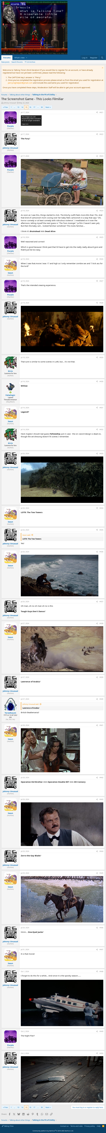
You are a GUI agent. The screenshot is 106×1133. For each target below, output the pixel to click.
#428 (101, 303)
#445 (101, 873)
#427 (101, 281)
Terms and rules (76, 1126)
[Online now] (10, 392)
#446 (101, 928)
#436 (101, 552)
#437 (101, 601)
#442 (101, 777)
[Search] (102, 57)
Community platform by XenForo (53, 1131)
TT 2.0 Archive (30, 62)
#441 (101, 725)
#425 (101, 237)
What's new (19, 57)
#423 (101, 156)
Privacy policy (89, 1126)
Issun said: (26, 535)
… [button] (14, 107)
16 (30, 107)
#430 (101, 381)
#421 (101, 112)
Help (98, 1126)
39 (42, 107)
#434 (101, 508)
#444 (101, 851)
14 (22, 107)
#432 (101, 429)
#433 (101, 453)
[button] (26, 57)
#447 (101, 949)
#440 (101, 699)
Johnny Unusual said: (30, 704)
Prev (6, 107)
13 (18, 107)
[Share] (97, 112)
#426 (101, 259)
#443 (101, 799)
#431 (101, 408)
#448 (101, 971)
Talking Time (8, 1126)
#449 (101, 1031)
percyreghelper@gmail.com (20, 82)
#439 (101, 677)
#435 (101, 530)
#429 (101, 357)
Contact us (64, 1126)
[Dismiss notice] (102, 68)
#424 (101, 211)
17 (34, 107)
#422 (101, 134)
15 (26, 107)
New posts (5, 62)
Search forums (17, 62)
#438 (101, 623)
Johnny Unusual (9, 103)
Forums (6, 57)
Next (47, 107)
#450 (101, 1053)
